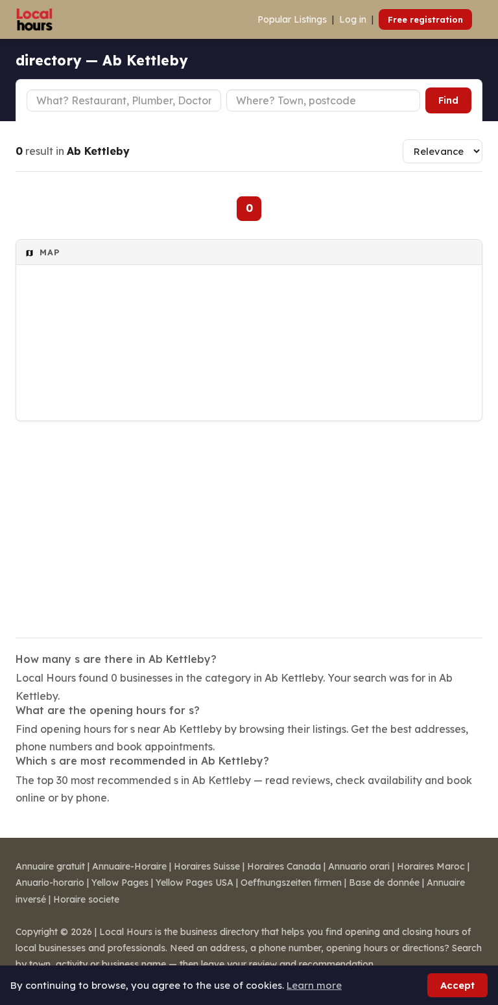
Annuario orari (359, 866)
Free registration (425, 19)
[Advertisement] (249, 521)
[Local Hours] (34, 19)
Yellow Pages (119, 882)
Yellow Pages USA (194, 882)
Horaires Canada (284, 866)
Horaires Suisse (207, 866)
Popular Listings (292, 19)
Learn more (314, 985)
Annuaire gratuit (50, 866)
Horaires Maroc (431, 866)
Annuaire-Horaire (129, 866)
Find (448, 100)
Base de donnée (384, 882)
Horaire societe (86, 899)
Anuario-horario (50, 882)
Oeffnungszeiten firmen (291, 882)
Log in (352, 19)
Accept (457, 985)
